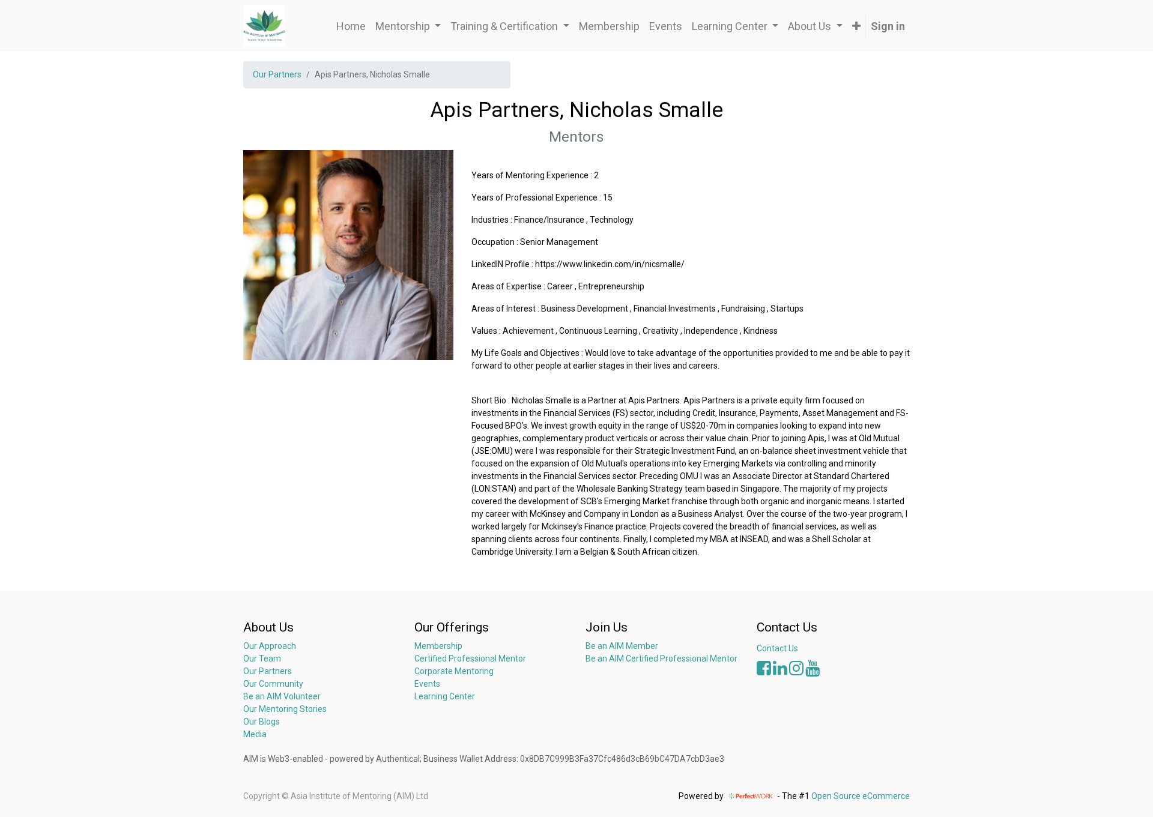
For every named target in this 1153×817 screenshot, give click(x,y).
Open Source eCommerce (860, 796)
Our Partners (277, 74)
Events (427, 684)
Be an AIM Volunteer (282, 696)
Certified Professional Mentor (470, 658)
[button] (856, 26)
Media (255, 734)
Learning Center (444, 696)
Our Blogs (261, 721)
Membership (438, 646)
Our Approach (269, 646)
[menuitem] (351, 26)
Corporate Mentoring (454, 671)
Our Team (262, 658)
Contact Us (777, 648)
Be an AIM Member (622, 646)
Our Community (273, 684)
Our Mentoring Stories (285, 709)
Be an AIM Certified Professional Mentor (661, 658)
